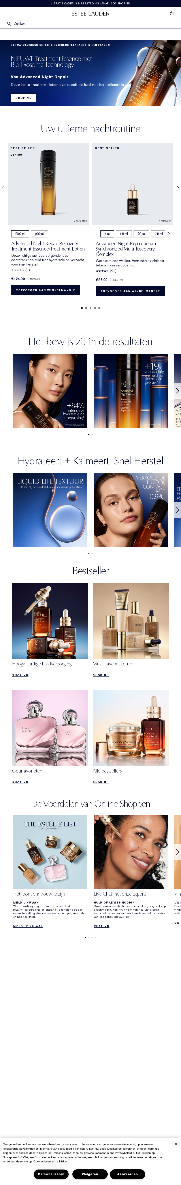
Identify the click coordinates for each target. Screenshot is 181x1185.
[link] (50, 631)
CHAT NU (101, 926)
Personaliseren (51, 1174)
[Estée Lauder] (90, 13)
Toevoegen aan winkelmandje (45, 290)
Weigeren (90, 1174)
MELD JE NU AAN (28, 926)
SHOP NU (23, 98)
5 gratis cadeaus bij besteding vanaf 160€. (90, 3)
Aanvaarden (127, 1174)
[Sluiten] (176, 1144)
